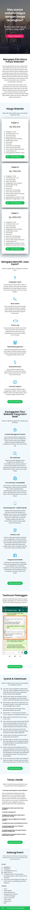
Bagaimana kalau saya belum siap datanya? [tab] (12, 808)
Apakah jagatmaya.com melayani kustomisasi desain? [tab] (12, 826)
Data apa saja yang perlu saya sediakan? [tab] (15, 790)
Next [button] (25, 632)
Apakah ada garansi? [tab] (9, 812)
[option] (14, 632)
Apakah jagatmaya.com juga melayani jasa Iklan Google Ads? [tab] (14, 830)
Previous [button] (4, 632)
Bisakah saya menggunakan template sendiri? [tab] (14, 819)
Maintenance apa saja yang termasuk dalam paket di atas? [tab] (14, 834)
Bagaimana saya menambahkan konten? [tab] (15, 823)
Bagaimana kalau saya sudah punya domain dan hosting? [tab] (13, 815)
